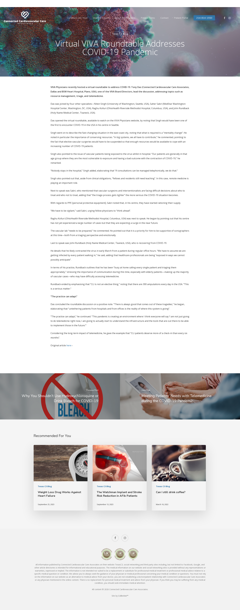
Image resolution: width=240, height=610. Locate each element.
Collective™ (123, 595)
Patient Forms (148, 18)
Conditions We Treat (77, 18)
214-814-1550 (204, 18)
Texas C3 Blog (120, 34)
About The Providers (125, 18)
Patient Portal (181, 18)
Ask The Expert (101, 18)
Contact (164, 18)
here (68, 345)
